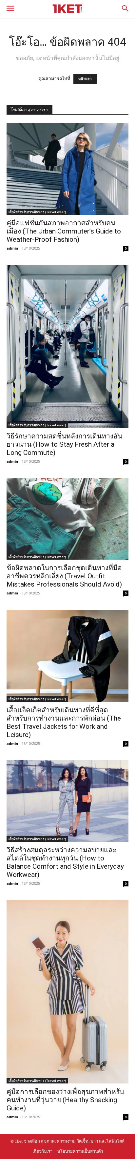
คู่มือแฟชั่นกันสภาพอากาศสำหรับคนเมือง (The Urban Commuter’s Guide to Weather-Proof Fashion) (64, 231)
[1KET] (67, 8)
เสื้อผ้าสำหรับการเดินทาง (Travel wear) (37, 212)
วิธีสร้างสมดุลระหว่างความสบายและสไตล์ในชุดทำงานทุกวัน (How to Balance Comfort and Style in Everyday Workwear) (65, 862)
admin (12, 248)
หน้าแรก (85, 79)
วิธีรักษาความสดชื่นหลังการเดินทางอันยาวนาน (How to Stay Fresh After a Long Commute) (64, 444)
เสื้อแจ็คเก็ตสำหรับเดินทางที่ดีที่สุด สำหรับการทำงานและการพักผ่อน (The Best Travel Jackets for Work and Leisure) (64, 722)
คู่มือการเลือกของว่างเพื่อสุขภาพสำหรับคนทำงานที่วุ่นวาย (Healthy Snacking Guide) (65, 1100)
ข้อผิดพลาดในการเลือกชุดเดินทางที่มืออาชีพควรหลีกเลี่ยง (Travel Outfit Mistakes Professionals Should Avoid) (64, 576)
